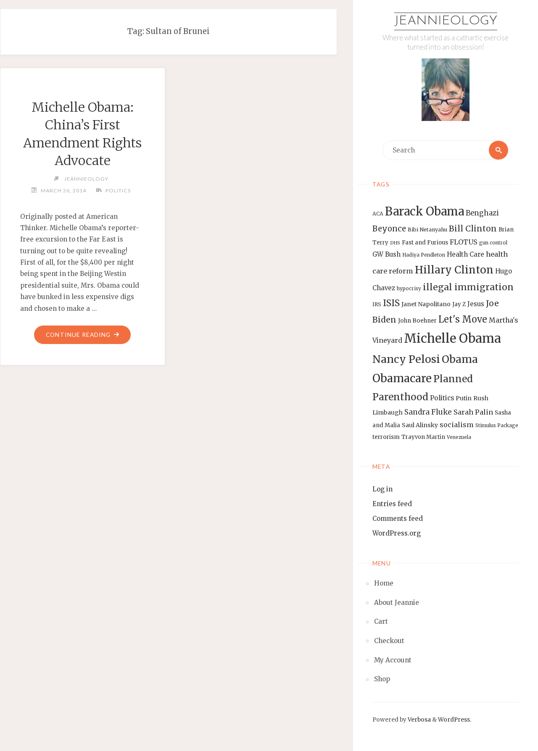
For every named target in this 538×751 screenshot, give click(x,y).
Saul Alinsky (420, 425)
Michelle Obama (452, 338)
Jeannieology (445, 21)
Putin (464, 398)
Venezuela (459, 437)
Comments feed (397, 519)
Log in (382, 489)
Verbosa (418, 719)
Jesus (475, 304)
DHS (395, 243)
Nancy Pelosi (406, 359)
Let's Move (462, 319)
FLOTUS (463, 242)
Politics (442, 398)
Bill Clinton (473, 228)
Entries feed (392, 504)
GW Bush (386, 254)
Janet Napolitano (426, 304)
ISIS (391, 303)
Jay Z (459, 304)
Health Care (465, 254)
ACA (377, 213)
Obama (460, 359)
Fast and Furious (425, 242)
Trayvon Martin (423, 437)
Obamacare (402, 378)
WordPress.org (396, 533)
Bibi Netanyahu (427, 229)
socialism (457, 424)
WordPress (454, 719)
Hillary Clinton (454, 269)
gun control (493, 243)
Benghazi (482, 213)
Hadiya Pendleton (423, 255)
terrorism (386, 437)
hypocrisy (409, 288)
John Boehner (417, 320)
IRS (376, 304)
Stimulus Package (496, 425)
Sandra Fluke (428, 412)
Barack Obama (424, 211)
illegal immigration (468, 287)
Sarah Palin (473, 412)
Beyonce (389, 229)
